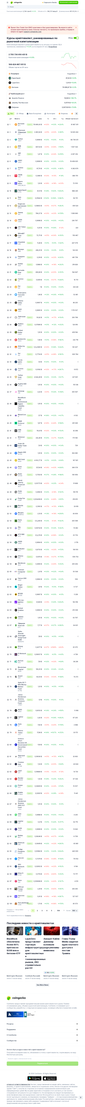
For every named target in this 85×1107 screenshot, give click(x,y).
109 (58, 910)
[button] (42, 985)
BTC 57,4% (73, 11)
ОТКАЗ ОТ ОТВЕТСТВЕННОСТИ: (18, 1084)
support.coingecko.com (32, 32)
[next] (64, 910)
